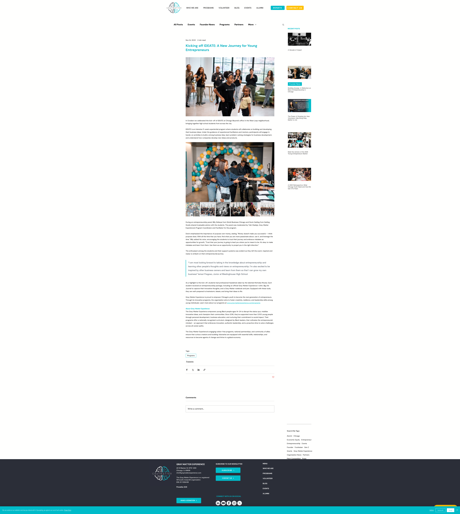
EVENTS (266, 488)
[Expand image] (230, 172)
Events (191, 24)
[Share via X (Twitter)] (193, 370)
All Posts (178, 24)
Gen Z (306, 447)
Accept (450, 510)
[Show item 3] (223, 209)
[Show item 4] (238, 209)
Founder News (207, 24)
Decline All (440, 510)
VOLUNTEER (268, 478)
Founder (290, 447)
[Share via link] (204, 370)
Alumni (289, 436)
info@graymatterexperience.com (188, 473)
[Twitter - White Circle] (239, 503)
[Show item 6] (268, 209)
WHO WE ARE (268, 468)
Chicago (296, 436)
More (251, 24)
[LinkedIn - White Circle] (218, 503)
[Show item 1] (193, 209)
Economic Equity (293, 440)
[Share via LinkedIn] (198, 370)
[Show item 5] (253, 209)
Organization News (294, 455)
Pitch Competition (294, 458)
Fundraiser (299, 447)
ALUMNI (266, 493)
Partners (238, 24)
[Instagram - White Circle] (234, 503)
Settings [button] (431, 510)
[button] (192, 8)
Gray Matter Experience (303, 451)
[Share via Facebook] (187, 370)
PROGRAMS (267, 473)
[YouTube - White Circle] (223, 503)
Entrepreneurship (293, 443)
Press (304, 458)
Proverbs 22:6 (181, 487)
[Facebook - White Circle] (229, 503)
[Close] (457, 510)
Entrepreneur (306, 440)
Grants (289, 451)
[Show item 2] (208, 209)
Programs (225, 24)
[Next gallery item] (271, 172)
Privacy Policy (67, 510)
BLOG (265, 483)
